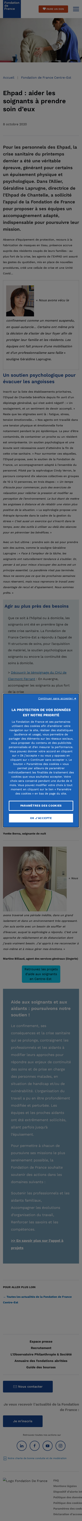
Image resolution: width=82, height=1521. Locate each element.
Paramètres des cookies (41, 805)
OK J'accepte (41, 818)
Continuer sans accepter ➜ (57, 698)
